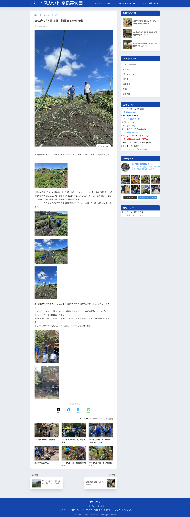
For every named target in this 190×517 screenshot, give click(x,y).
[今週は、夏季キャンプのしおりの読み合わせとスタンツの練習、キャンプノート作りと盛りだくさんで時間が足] (135, 179)
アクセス (142, 3)
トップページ (100, 3)
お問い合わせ (153, 3)
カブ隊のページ (129, 126)
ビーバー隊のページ (131, 119)
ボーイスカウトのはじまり (92, 510)
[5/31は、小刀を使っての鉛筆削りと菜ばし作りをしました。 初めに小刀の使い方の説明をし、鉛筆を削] (155, 189)
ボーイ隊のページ (130, 132)
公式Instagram (129, 112)
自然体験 (126, 94)
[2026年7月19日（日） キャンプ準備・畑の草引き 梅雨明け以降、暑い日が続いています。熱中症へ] (125, 179)
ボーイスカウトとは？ (128, 3)
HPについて (112, 3)
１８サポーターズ (97, 419)
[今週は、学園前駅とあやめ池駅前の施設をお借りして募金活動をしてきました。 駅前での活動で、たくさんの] (135, 189)
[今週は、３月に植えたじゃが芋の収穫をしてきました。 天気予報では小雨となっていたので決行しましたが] (145, 189)
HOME (96, 501)
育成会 (125, 89)
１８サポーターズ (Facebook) (135, 149)
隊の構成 (107, 510)
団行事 (125, 79)
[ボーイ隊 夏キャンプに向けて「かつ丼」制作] (145, 179)
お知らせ (126, 69)
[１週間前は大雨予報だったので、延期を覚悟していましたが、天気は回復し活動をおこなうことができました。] (125, 189)
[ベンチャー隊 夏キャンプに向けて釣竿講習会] (155, 179)
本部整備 (109, 419)
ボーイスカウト (129, 74)
